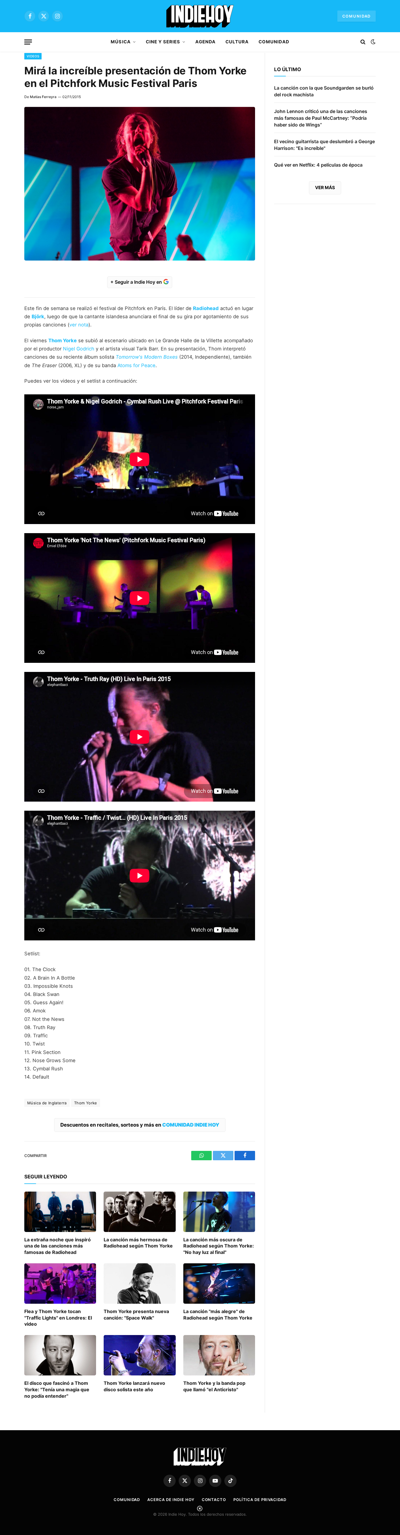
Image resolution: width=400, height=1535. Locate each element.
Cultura (237, 42)
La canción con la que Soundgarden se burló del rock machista (324, 91)
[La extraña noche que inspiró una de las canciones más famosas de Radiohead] (60, 1212)
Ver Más (325, 187)
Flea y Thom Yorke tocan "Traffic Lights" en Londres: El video (58, 1317)
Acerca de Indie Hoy (170, 1499)
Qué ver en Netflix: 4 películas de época (318, 165)
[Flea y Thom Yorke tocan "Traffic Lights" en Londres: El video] (60, 1283)
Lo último (287, 69)
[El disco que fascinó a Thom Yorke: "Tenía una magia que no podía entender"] (60, 1355)
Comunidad (356, 16)
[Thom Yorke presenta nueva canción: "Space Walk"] (139, 1283)
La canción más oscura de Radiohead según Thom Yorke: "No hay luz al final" (218, 1246)
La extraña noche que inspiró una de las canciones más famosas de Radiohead (57, 1246)
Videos (33, 56)
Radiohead (206, 308)
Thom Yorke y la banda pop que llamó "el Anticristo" (214, 1386)
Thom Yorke (62, 340)
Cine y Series (163, 42)
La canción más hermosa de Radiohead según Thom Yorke (138, 1243)
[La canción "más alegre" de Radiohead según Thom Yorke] (219, 1283)
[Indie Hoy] (200, 16)
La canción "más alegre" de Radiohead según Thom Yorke (217, 1314)
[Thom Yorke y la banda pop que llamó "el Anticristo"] (219, 1355)
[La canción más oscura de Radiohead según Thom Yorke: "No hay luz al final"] (219, 1212)
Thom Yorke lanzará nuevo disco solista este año (134, 1386)
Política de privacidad (259, 1499)
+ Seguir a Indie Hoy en (136, 282)
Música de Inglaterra (47, 1103)
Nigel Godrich (78, 349)
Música (120, 42)
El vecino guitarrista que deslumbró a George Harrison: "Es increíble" (324, 144)
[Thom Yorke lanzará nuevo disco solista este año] (139, 1355)
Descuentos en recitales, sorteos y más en (139, 1125)
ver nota (78, 325)
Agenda (205, 42)
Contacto (214, 1499)
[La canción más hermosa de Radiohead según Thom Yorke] (139, 1212)
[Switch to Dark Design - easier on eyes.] (372, 42)
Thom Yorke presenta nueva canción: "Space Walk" (136, 1314)
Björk (38, 316)
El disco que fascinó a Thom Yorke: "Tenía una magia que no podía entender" (56, 1389)
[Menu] (28, 42)
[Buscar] (363, 42)
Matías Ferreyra (43, 97)
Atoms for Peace (136, 365)
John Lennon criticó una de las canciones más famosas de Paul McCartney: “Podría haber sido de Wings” (320, 118)
